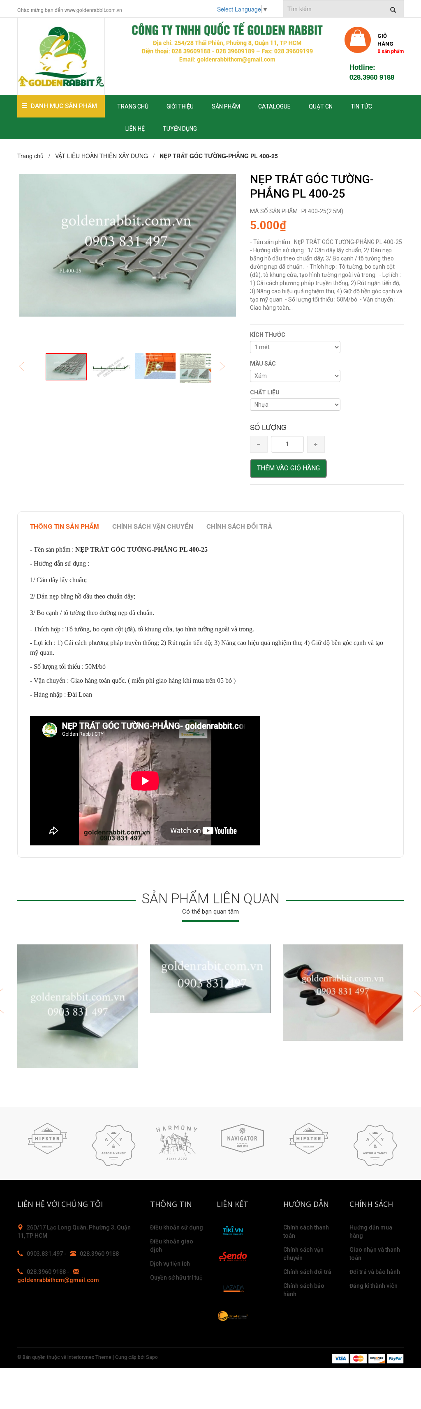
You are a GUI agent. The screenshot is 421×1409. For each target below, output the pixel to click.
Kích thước (267, 335)
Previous (27, 367)
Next (228, 367)
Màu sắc (263, 363)
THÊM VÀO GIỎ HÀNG (288, 468)
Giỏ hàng (390, 43)
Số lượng (268, 427)
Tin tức (361, 106)
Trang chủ (132, 106)
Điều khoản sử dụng (176, 1227)
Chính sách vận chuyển (152, 526)
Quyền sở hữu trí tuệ (176, 1277)
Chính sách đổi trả (239, 526)
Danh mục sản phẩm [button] (64, 106)
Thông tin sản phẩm (64, 526)
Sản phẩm (226, 106)
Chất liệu (265, 392)
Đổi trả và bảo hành (374, 1272)
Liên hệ (135, 128)
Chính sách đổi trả (307, 1272)
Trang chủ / (35, 156)
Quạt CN (321, 106)
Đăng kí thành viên (373, 1285)
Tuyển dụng (180, 128)
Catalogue (274, 106)
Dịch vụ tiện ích (170, 1263)
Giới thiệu (180, 106)
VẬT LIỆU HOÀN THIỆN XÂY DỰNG (101, 156)
